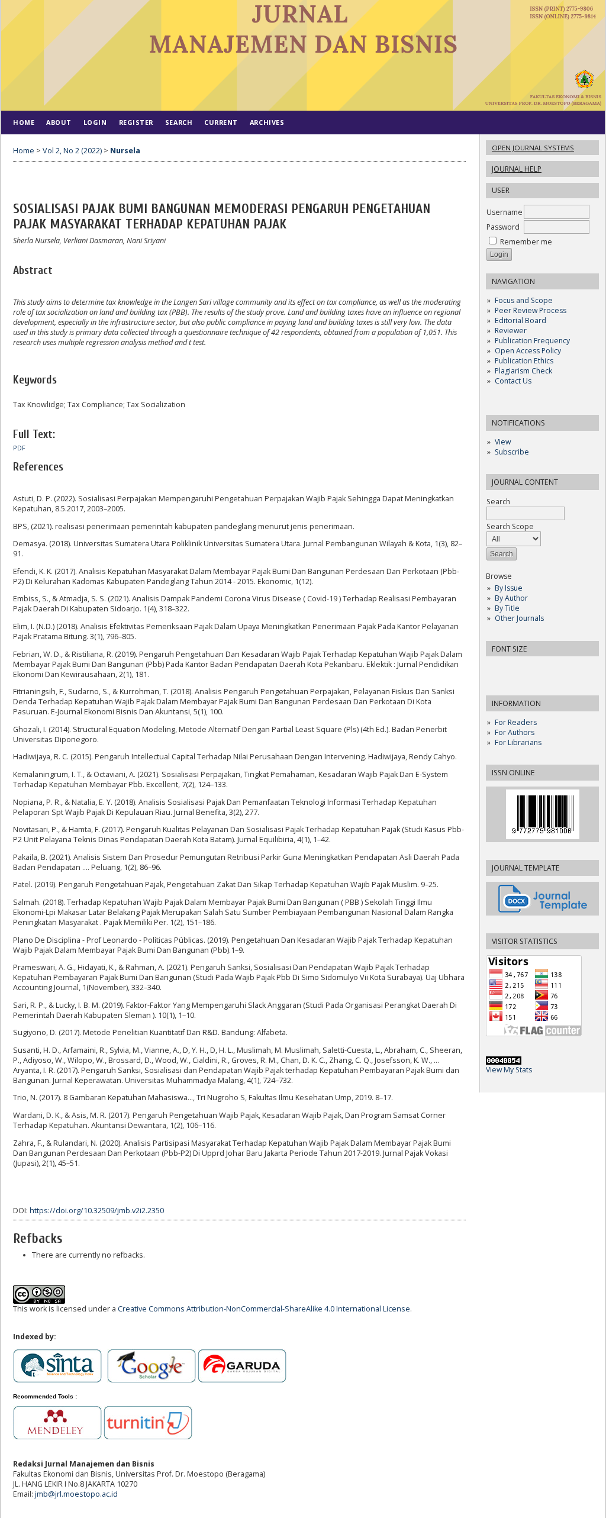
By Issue (509, 588)
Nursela (125, 151)
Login (95, 122)
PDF (19, 448)
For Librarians (518, 742)
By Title (507, 608)
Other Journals (519, 618)
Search (498, 502)
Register (136, 122)
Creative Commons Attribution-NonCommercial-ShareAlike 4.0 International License (264, 1309)
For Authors (514, 732)
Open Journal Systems (533, 147)
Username (504, 212)
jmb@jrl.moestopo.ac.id (76, 1494)
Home (23, 122)
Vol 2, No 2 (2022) (72, 151)
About (59, 122)
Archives (267, 122)
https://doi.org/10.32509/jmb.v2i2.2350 (97, 1211)
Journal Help (516, 169)
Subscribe (512, 452)
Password (503, 227)
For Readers (516, 722)
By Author (511, 598)
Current (221, 122)
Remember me (526, 242)
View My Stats (509, 1070)
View (503, 442)
